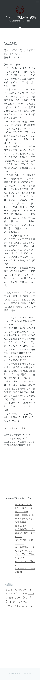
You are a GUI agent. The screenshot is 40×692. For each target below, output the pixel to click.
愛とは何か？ (21, 526)
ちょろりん (11, 589)
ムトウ (24, 606)
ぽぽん (20, 590)
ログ (30, 606)
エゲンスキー (20, 593)
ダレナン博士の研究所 (20, 17)
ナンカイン (14, 606)
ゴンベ (17, 598)
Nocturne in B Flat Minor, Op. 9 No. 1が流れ (25, 508)
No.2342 (10, 43)
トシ (12, 602)
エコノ (31, 593)
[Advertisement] (20, 473)
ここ (6, 442)
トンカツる (21, 602)
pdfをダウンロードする (14, 428)
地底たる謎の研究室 (12, 435)
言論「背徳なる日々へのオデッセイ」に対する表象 (25, 519)
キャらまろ (9, 598)
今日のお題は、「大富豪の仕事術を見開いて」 (25, 533)
